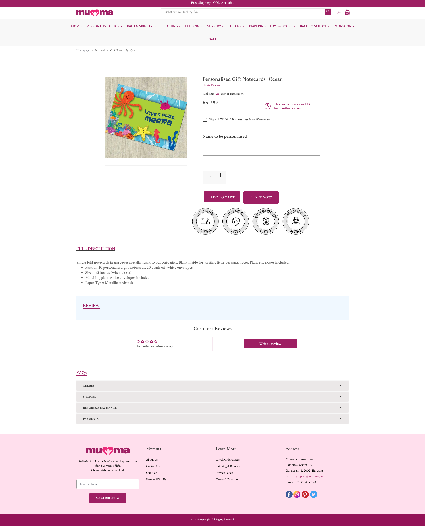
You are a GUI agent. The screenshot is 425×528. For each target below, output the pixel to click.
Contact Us (153, 466)
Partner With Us (156, 480)
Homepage (82, 50)
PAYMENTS (91, 419)
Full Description (95, 249)
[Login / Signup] (339, 12)
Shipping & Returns (228, 466)
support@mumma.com (310, 476)
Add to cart (222, 197)
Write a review (270, 343)
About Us (152, 460)
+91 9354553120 (305, 482)
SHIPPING (89, 397)
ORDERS (89, 386)
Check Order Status (228, 460)
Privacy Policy (224, 473)
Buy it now (261, 197)
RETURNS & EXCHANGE (100, 408)
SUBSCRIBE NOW (108, 498)
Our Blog (151, 473)
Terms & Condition (227, 480)
